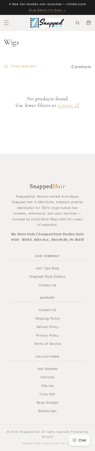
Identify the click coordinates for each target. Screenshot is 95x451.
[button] (6, 22)
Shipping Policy (47, 318)
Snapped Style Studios (47, 276)
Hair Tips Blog (47, 268)
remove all (69, 105)
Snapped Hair (30, 432)
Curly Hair (47, 394)
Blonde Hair (47, 411)
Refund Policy (47, 327)
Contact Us (47, 285)
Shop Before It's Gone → (47, 10)
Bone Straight (47, 403)
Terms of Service (47, 344)
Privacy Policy (47, 335)
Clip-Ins (47, 386)
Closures (48, 377)
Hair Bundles (47, 369)
